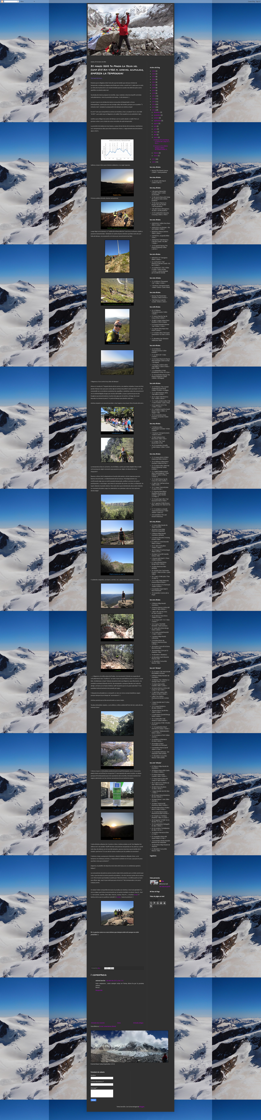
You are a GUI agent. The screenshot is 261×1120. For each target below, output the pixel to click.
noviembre (157, 115)
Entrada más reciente (98, 1023)
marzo (156, 137)
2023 (154, 79)
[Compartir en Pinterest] (113, 968)
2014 (154, 104)
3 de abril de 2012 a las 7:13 (114, 980)
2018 (154, 93)
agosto (156, 123)
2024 (154, 76)
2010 (154, 162)
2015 (154, 101)
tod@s (119, 897)
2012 (154, 110)
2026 (154, 71)
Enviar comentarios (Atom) (107, 1026)
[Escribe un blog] (107, 968)
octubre (156, 118)
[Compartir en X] (109, 968)
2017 (154, 96)
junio (155, 129)
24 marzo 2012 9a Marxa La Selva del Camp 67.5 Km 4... (161, 141)
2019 (154, 90)
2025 (154, 74)
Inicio (119, 1023)
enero (156, 155)
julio (155, 126)
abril (155, 134)
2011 (154, 159)
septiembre (157, 120)
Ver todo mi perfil (164, 886)
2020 (154, 87)
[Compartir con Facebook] (111, 968)
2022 (154, 82)
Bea (162, 881)
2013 (154, 107)
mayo (156, 132)
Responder (99, 990)
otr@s (136, 894)
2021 (154, 85)
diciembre (157, 112)
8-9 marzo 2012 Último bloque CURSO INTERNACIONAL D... (160, 147)
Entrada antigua (138, 1023)
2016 (154, 99)
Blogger (141, 1106)
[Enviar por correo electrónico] (105, 968)
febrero (156, 153)
